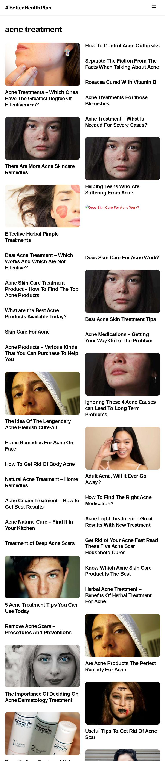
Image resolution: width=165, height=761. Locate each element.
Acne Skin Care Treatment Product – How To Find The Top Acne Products (41, 289)
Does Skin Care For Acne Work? (122, 257)
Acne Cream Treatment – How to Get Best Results (42, 504)
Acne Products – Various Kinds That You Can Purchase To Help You (41, 353)
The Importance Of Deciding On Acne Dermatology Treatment (41, 697)
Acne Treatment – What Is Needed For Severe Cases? (116, 122)
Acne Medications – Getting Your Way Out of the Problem (119, 337)
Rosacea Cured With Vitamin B (120, 82)
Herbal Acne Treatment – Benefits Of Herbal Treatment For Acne (118, 595)
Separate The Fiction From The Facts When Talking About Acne (122, 64)
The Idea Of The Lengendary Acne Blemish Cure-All (38, 424)
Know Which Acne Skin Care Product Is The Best (118, 571)
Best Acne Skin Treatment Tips (120, 319)
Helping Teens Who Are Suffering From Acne (112, 189)
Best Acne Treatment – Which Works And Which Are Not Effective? (39, 261)
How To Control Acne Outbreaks (122, 46)
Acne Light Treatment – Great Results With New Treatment (119, 522)
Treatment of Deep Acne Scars (40, 543)
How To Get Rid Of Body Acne (40, 464)
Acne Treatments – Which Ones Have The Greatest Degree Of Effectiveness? (41, 98)
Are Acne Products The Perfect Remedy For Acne (120, 666)
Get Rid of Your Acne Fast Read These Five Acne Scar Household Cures (121, 546)
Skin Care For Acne (27, 332)
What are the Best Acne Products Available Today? (36, 313)
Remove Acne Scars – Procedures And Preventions (38, 629)
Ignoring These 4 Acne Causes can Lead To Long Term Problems (120, 408)
